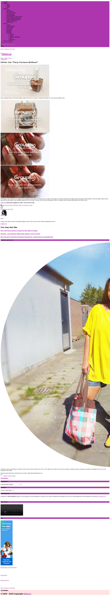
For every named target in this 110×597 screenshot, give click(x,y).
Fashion (8, 10)
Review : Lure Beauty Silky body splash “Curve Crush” (20, 234)
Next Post (10, 209)
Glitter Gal (3, 202)
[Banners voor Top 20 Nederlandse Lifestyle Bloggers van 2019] (9, 567)
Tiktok (13, 475)
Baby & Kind (10, 11)
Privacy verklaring (8, 41)
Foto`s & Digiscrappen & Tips (14, 18)
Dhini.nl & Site (8, 58)
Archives (3, 490)
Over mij (12, 34)
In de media (9, 28)
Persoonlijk (9, 32)
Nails (8, 7)
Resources (9, 31)
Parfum (8, 6)
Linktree (5, 475)
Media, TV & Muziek (12, 20)
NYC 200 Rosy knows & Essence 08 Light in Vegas (19, 231)
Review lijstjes (10, 27)
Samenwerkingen (11, 26)
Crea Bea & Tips (11, 14)
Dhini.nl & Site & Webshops (11, 205)
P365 (11, 38)
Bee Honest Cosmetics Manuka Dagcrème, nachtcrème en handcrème (27, 237)
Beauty (5, 3)
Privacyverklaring (5, 49)
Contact (5, 23)
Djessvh (11, 35)
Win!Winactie (10, 22)
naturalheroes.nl (102, 496)
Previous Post (4, 209)
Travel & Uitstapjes (11, 12)
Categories (3, 484)
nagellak (26, 205)
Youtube (6, 1)
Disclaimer (9, 30)
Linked (9, 475)
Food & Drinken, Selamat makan (14, 16)
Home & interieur (11, 15)
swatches (30, 205)
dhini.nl (27, 594)
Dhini (2, 218)
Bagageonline (4, 575)
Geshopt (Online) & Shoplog (13, 19)
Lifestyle (6, 8)
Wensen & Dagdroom (15, 37)
